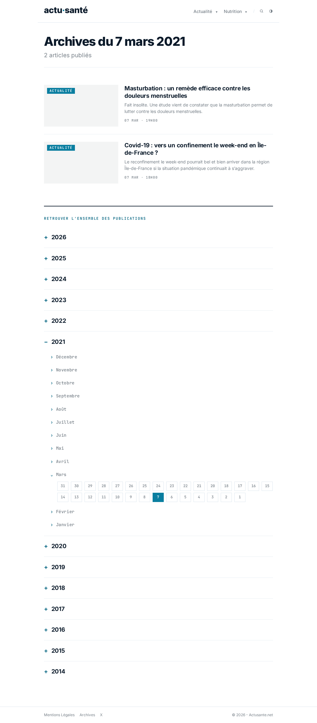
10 (117, 497)
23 (172, 485)
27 (117, 485)
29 (90, 485)
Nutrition (233, 11)
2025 (58, 258)
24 (158, 485)
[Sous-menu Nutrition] (246, 12)
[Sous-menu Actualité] (217, 12)
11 (104, 497)
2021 (58, 341)
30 (76, 485)
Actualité (202, 11)
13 (76, 497)
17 (240, 485)
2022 (58, 320)
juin (61, 435)
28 (104, 485)
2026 (58, 237)
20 (213, 485)
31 (63, 485)
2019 (58, 567)
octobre (65, 383)
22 (185, 485)
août (61, 409)
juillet (65, 422)
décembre (66, 357)
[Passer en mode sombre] (271, 11)
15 (267, 485)
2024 (59, 279)
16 (253, 485)
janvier (65, 524)
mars (61, 474)
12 (90, 497)
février (65, 511)
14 (63, 497)
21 (199, 485)
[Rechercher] (261, 11)
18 (226, 485)
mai (60, 448)
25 (144, 485)
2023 (58, 300)
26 (131, 485)
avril (62, 461)
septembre (68, 396)
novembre (66, 370)
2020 (59, 546)
